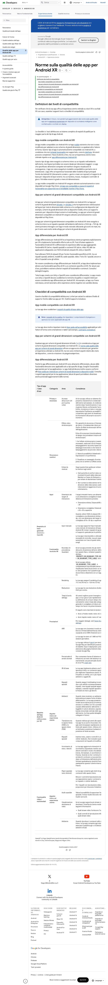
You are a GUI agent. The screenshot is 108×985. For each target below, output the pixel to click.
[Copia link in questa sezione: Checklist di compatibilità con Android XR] (88, 292)
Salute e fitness (49, 920)
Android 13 (73, 925)
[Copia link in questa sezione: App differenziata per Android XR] (70, 235)
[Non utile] (99, 52)
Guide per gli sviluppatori (86, 922)
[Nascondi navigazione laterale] (25, 981)
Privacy (46, 930)
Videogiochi (48, 912)
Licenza (40, 975)
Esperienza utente (45, 14)
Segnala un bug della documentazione (100, 921)
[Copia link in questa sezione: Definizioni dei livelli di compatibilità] (80, 104)
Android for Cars (60, 928)
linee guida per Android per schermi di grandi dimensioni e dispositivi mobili (66, 372)
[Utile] (96, 52)
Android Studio (91, 2)
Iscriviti (83, 980)
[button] (14, 40)
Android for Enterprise (35, 922)
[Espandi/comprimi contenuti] (50, 76)
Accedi (103, 2)
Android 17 (73, 912)
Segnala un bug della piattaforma (99, 913)
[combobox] (50, 2)
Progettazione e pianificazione (47, 55)
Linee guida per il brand (53, 975)
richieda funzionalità (57, 152)
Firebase (34, 960)
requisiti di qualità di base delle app (70, 310)
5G (45, 934)
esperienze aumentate (57, 121)
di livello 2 (69, 205)
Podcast (33, 940)
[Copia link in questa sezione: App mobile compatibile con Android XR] (77, 140)
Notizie (33, 933)
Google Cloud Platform (39, 964)
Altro (24, 2)
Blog (32, 937)
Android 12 (73, 929)
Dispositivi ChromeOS (60, 923)
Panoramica (7, 14)
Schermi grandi (59, 915)
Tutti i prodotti (36, 967)
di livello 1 (60, 205)
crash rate (87, 663)
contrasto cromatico (86, 330)
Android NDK (86, 935)
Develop (6, 9)
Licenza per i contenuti (94, 858)
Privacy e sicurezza (82, 14)
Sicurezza (34, 927)
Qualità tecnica (63, 14)
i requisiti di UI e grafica (54, 317)
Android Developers (41, 52)
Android (33, 918)
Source (33, 930)
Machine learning (47, 916)
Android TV (60, 933)
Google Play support (99, 928)
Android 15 (73, 919)
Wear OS (60, 919)
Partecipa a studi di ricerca (100, 933)
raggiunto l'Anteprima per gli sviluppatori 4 (73, 23)
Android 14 (73, 922)
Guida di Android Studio (87, 917)
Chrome (33, 957)
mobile (76, 145)
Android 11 (73, 932)
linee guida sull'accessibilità (77, 327)
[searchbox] (14, 20)
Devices (17, 9)
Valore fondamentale (25, 14)
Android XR (29, 9)
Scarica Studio (87, 931)
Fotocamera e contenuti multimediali (48, 925)
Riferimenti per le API (87, 927)
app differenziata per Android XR (64, 157)
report (92, 642)
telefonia (88, 152)
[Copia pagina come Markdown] (66, 70)
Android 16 (73, 915)
